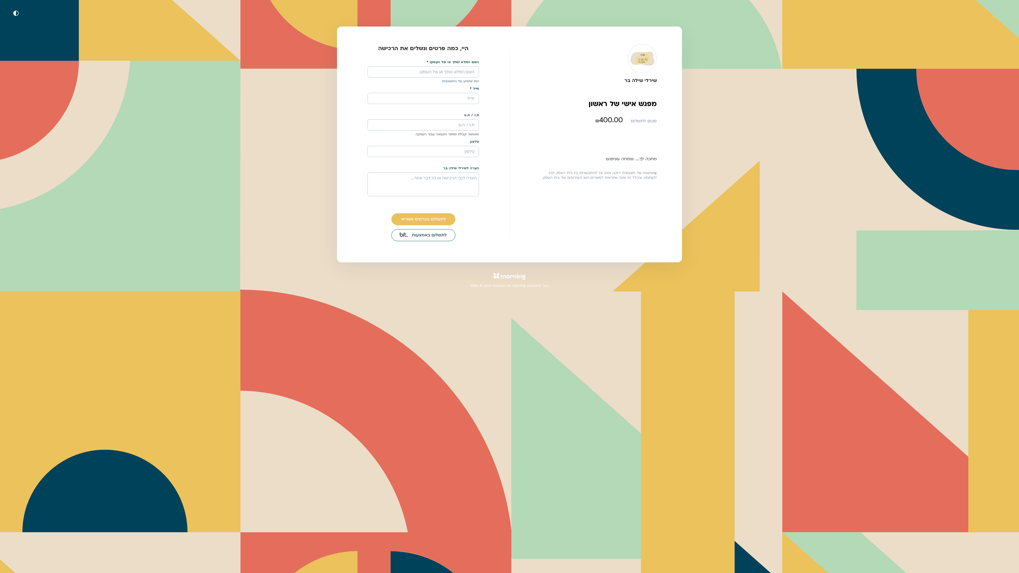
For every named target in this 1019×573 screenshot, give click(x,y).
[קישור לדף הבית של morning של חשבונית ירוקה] (509, 280)
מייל (476, 88)
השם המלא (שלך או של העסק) (454, 62)
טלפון (474, 142)
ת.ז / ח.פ (471, 115)
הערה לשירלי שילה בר (461, 168)
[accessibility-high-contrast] (16, 13)
